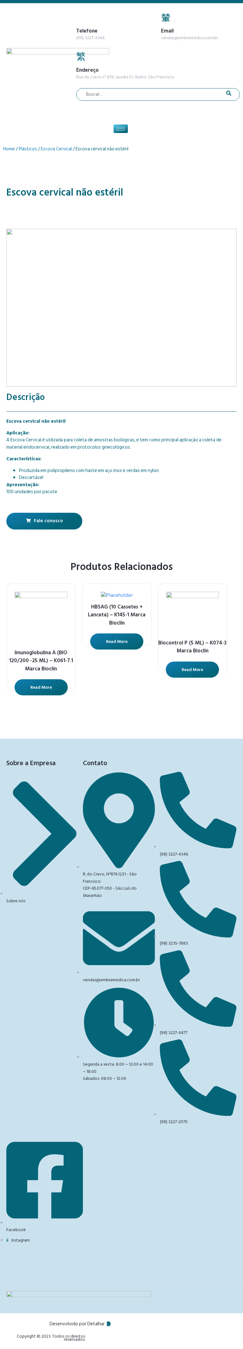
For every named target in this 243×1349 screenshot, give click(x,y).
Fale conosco (48, 521)
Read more (41, 687)
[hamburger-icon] (121, 128)
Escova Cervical (56, 149)
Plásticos (28, 149)
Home (9, 149)
